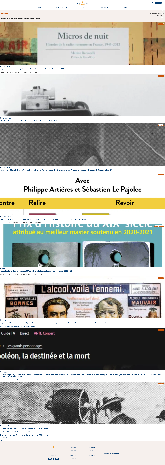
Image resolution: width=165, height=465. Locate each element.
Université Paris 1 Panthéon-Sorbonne (53, 454)
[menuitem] (39, 7)
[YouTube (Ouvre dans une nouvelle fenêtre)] (162, 17)
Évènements (73, 450)
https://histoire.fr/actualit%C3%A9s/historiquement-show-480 (15, 431)
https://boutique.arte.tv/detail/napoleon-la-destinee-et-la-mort (15, 380)
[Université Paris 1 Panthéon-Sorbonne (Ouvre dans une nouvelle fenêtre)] (82, 3)
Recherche (73, 455)
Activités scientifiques (62, 7)
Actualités (73, 447)
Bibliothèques (105, 7)
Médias (84, 7)
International (73, 458)
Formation (73, 453)
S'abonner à (3, 440)
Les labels (92, 455)
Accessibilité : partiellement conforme (111, 454)
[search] (152, 3)
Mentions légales (111, 451)
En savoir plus (3, 439)
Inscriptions (92, 450)
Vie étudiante (91, 447)
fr (149, 3)
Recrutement (91, 453)
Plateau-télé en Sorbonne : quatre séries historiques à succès (20, 18)
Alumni (125, 7)
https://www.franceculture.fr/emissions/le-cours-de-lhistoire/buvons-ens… (17, 326)
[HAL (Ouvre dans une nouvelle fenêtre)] (162, 20)
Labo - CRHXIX (3, 437)
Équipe (39, 7)
